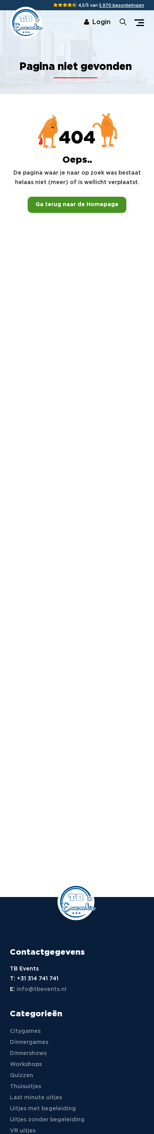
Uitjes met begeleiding (43, 1108)
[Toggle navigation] (139, 22)
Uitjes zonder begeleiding (47, 1119)
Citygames (25, 1031)
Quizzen (21, 1075)
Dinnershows (28, 1053)
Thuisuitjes (25, 1086)
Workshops (26, 1064)
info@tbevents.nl (41, 989)
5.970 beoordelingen (121, 6)
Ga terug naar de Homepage (77, 204)
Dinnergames (29, 1042)
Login (101, 22)
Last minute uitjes (36, 1097)
